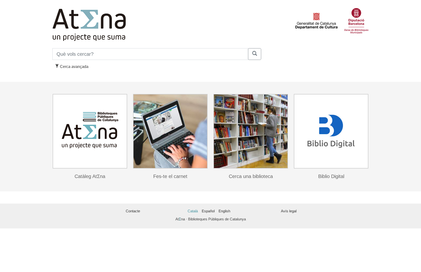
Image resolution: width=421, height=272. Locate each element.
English (224, 211)
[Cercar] (254, 54)
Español (208, 211)
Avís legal (289, 211)
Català (193, 211)
